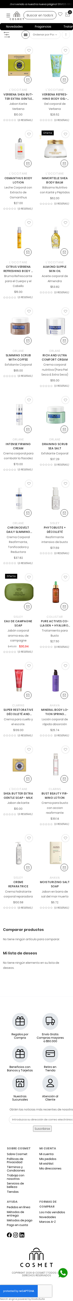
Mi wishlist (46, 1163)
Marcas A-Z (47, 1222)
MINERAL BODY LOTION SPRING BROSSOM (55, 712)
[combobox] (40, 15)
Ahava (55, 705)
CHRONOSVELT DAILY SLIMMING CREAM (18, 530)
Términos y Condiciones (16, 1168)
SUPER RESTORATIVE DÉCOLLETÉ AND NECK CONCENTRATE (18, 712)
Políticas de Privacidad (15, 1160)
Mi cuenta (46, 1154)
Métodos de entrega (15, 1213)
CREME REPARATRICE (18, 884)
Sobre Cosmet (17, 1154)
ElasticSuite (38, 1299)
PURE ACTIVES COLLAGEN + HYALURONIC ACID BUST (55, 623)
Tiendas (13, 1192)
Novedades (14, 27)
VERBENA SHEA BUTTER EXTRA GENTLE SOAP (18, 96)
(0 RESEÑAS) (25, 120)
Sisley (55, 523)
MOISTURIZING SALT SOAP (55, 884)
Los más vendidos (52, 1212)
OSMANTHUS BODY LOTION (18, 180)
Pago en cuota (17, 1225)
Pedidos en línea (18, 1207)
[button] (28, 50)
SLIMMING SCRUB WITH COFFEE (18, 357)
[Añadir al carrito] (27, 79)
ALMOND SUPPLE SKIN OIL (55, 269)
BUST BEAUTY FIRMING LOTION (55, 795)
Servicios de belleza (15, 1185)
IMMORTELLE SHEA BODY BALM (55, 180)
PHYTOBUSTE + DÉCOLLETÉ (55, 530)
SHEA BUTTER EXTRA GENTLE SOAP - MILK (18, 795)
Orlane (18, 351)
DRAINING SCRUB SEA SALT (55, 446)
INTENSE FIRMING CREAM (18, 446)
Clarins (18, 705)
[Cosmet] (22, 16)
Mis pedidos (47, 1159)
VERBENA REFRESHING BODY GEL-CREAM (55, 96)
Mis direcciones (50, 1168)
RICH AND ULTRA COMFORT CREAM (55, 357)
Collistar (55, 617)
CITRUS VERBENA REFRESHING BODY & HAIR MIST (18, 269)
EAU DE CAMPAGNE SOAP (18, 623)
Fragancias (43, 27)
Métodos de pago (19, 1220)
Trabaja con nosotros (15, 1177)
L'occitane (18, 90)
